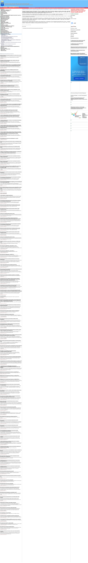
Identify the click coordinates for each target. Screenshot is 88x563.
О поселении (3, 11)
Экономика (3, 21)
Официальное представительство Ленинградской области (77, 44)
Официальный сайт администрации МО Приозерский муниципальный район (78, 41)
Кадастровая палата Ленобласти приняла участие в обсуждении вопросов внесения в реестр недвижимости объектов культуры (10, 396)
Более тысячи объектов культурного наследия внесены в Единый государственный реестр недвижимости (9, 430)
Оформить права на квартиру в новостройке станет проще (8, 502)
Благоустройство (4, 30)
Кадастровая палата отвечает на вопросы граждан (7, 526)
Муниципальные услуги (5, 17)
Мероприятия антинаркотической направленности (10, 46)
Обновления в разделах (5, 10)
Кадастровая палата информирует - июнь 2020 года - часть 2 (8, 245)
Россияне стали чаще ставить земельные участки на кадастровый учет (9, 310)
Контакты (2, 47)
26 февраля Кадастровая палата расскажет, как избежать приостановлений (10, 356)
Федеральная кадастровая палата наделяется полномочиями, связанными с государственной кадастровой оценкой (10, 177)
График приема (73, 31)
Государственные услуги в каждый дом (5, 512)
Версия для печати (24, 26)
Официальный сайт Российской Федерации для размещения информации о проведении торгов (79, 47)
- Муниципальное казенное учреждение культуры (79, 54)
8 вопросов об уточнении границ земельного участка (7, 213)
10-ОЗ (2, 14)
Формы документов (74, 33)
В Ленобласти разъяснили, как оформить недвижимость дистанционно (9, 274)
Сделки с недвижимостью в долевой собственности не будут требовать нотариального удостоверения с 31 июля (9, 441)
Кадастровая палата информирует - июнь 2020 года (7, 250)
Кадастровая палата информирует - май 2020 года (7, 254)
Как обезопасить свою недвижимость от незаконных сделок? (8, 492)
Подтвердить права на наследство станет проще (6, 479)
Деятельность (3, 20)
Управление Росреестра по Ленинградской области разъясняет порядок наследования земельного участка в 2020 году (10, 324)
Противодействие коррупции (6, 32)
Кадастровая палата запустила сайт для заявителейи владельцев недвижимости (11, 345)
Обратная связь (4, 48)
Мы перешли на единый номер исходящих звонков (7, 314)
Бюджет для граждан (4, 22)
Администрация (4, 12)
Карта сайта (3, 49)
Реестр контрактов (4, 19)
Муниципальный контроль (6, 23)
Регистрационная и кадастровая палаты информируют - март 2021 (9, 138)
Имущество (3, 29)
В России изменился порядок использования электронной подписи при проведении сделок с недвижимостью (9, 456)
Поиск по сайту (3, 50)
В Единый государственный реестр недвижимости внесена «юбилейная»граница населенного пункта (8, 351)
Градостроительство (5, 28)
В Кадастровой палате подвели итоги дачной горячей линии (8, 507)
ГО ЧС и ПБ (3, 27)
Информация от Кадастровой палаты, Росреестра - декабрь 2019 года (9, 375)
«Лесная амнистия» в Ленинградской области (6, 195)
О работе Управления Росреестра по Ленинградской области (8, 264)
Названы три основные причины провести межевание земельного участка (10, 204)
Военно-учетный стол (5, 33)
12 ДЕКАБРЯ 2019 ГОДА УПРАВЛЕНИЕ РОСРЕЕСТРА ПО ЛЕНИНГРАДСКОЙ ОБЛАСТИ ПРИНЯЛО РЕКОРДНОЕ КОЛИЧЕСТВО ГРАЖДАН (10, 367)
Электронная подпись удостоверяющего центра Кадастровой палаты (9, 515)
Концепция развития (5, 31)
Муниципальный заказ (5, 18)
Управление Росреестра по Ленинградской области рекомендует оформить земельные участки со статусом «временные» (10, 80)
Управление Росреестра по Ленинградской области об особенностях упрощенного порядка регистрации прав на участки (9, 85)
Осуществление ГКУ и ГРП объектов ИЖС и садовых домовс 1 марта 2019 (10, 519)
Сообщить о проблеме (79, 78)
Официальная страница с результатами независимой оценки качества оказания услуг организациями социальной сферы (78, 108)
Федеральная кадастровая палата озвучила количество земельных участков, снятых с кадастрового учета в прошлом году (10, 330)
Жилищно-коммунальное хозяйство (7, 25)
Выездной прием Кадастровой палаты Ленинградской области (8, 416)
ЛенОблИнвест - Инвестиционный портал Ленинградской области (78, 50)
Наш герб (72, 34)
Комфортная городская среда (6, 26)
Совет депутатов (4, 13)
